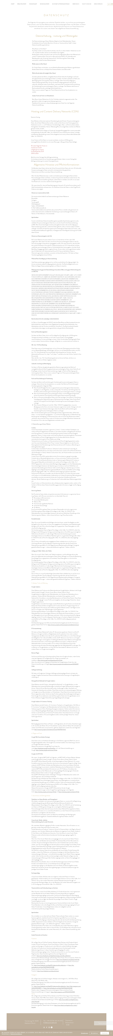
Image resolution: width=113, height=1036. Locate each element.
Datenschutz (69, 1022)
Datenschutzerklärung (16, 1034)
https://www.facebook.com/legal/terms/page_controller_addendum (54, 956)
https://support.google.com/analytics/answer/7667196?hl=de (50, 729)
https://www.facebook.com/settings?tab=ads (67, 959)
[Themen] (51, 1027)
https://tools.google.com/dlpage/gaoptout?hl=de (49, 660)
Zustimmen (105, 1033)
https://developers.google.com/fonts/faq (44, 748)
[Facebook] (46, 1027)
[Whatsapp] (44, 1027)
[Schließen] (111, 1033)
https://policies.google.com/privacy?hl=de (46, 750)
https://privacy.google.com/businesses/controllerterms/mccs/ (63, 625)
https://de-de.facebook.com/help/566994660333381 (53, 966)
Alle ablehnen (94, 1033)
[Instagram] (49, 1027)
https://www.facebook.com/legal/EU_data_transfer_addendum (50, 965)
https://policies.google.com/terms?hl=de (69, 792)
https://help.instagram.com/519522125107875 (63, 992)
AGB (67, 1025)
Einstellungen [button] (84, 1033)
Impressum (69, 1020)
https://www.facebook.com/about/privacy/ (48, 971)
